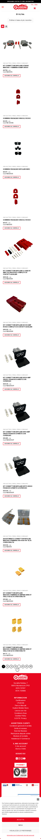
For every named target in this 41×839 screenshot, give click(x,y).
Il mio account (20, 746)
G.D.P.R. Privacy (20, 718)
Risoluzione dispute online (20, 733)
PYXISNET (20, 765)
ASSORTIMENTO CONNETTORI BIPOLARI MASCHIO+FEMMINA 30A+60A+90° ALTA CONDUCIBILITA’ (17, 540)
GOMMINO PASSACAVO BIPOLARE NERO (16, 169)
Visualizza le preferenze (20, 831)
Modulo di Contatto (20, 736)
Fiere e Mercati (20, 705)
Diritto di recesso (20, 728)
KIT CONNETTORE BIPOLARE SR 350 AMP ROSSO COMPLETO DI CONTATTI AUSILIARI (17, 326)
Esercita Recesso (20, 731)
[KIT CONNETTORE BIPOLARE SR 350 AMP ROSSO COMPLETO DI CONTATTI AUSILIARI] (17, 304)
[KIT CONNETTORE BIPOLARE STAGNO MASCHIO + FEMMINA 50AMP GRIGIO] (17, 45)
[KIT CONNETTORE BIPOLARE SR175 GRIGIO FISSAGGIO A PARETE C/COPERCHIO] (17, 465)
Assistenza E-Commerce (20, 739)
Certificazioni (20, 700)
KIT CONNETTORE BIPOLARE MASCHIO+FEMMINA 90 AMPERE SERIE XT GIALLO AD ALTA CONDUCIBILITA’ (17, 594)
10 (31, 666)
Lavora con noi (20, 711)
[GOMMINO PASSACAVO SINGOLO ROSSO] (17, 97)
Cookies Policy (20, 716)
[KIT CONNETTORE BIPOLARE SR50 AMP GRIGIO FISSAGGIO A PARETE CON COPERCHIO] (17, 411)
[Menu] (2, 7)
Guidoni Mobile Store (20, 708)
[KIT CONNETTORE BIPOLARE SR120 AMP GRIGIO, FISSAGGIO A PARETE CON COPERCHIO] (17, 356)
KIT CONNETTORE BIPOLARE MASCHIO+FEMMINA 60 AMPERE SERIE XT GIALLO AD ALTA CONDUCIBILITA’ (17, 649)
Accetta (20, 820)
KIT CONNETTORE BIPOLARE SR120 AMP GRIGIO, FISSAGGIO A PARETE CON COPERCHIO (17, 379)
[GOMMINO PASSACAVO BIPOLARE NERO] (17, 148)
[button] (38, 799)
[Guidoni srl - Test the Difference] (21, 7)
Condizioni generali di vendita (20, 726)
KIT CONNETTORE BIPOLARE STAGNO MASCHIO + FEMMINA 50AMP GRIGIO (16, 66)
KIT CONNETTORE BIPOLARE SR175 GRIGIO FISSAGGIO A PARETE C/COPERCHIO (17, 487)
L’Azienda (20, 703)
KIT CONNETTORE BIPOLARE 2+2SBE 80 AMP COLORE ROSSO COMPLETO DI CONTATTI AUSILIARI (17, 272)
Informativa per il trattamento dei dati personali (20, 835)
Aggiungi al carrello (11, 75)
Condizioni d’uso (20, 713)
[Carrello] (35, 8)
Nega (20, 825)
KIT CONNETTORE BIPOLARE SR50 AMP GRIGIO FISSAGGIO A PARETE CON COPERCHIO (16, 433)
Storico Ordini (20, 749)
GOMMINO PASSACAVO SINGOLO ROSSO (17, 118)
